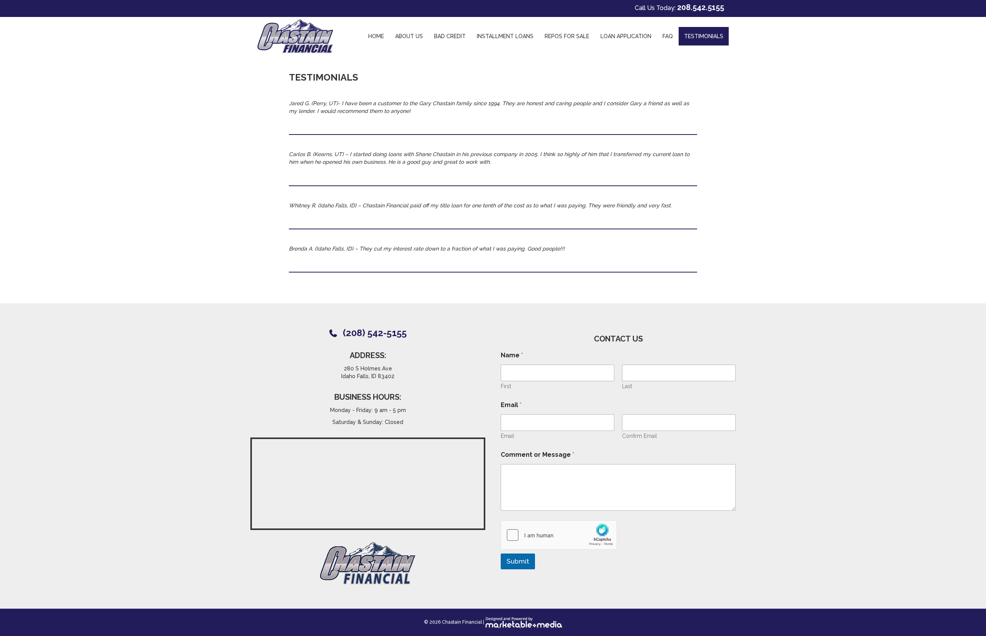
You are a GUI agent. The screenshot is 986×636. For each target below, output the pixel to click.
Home (376, 36)
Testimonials (703, 36)
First (506, 386)
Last (627, 386)
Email (507, 436)
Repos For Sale (567, 36)
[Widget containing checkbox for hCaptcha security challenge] (559, 535)
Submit (517, 561)
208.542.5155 (700, 7)
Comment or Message (537, 454)
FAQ (667, 36)
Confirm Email (639, 436)
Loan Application (625, 36)
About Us (409, 36)
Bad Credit (450, 36)
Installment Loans (505, 36)
